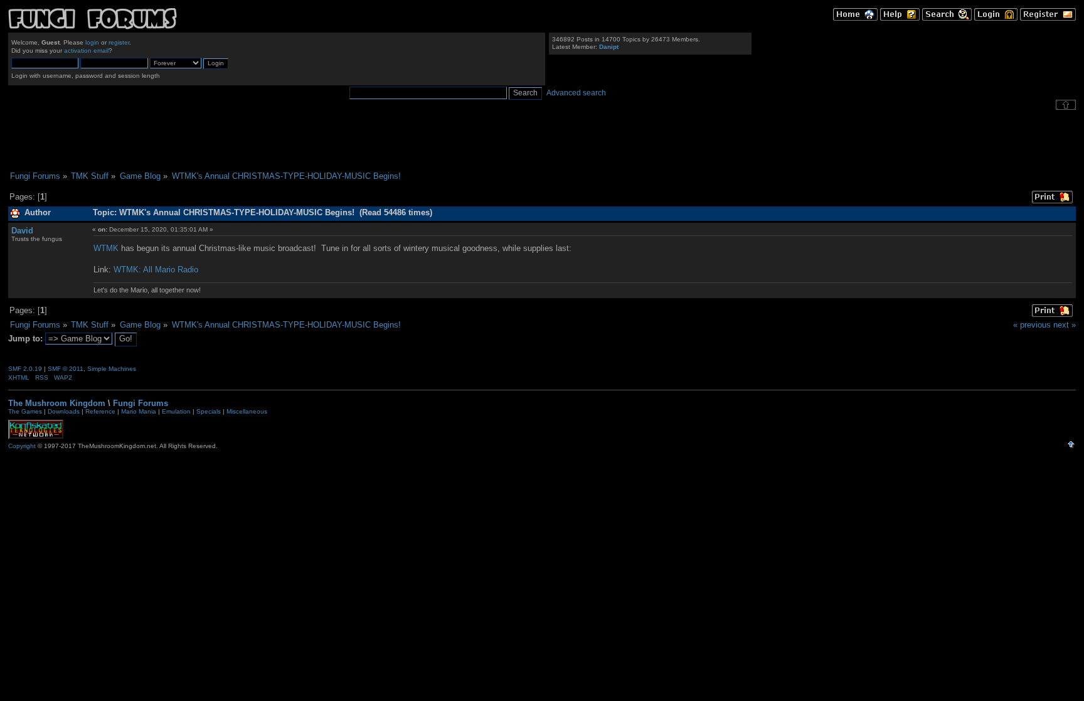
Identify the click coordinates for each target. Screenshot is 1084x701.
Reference (100, 411)
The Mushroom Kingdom (56, 403)
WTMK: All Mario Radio (156, 269)
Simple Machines (111, 368)
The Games (25, 411)
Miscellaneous (246, 411)
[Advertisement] (542, 140)
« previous (1032, 324)
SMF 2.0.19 (25, 368)
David (22, 230)
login (92, 42)
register (119, 42)
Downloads (64, 411)
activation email (86, 50)
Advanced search (576, 92)
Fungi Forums (140, 403)
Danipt (609, 46)
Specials (208, 411)
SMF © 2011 (65, 368)
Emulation (176, 411)
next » (1064, 324)
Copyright (22, 445)
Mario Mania (138, 411)
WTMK (106, 248)
